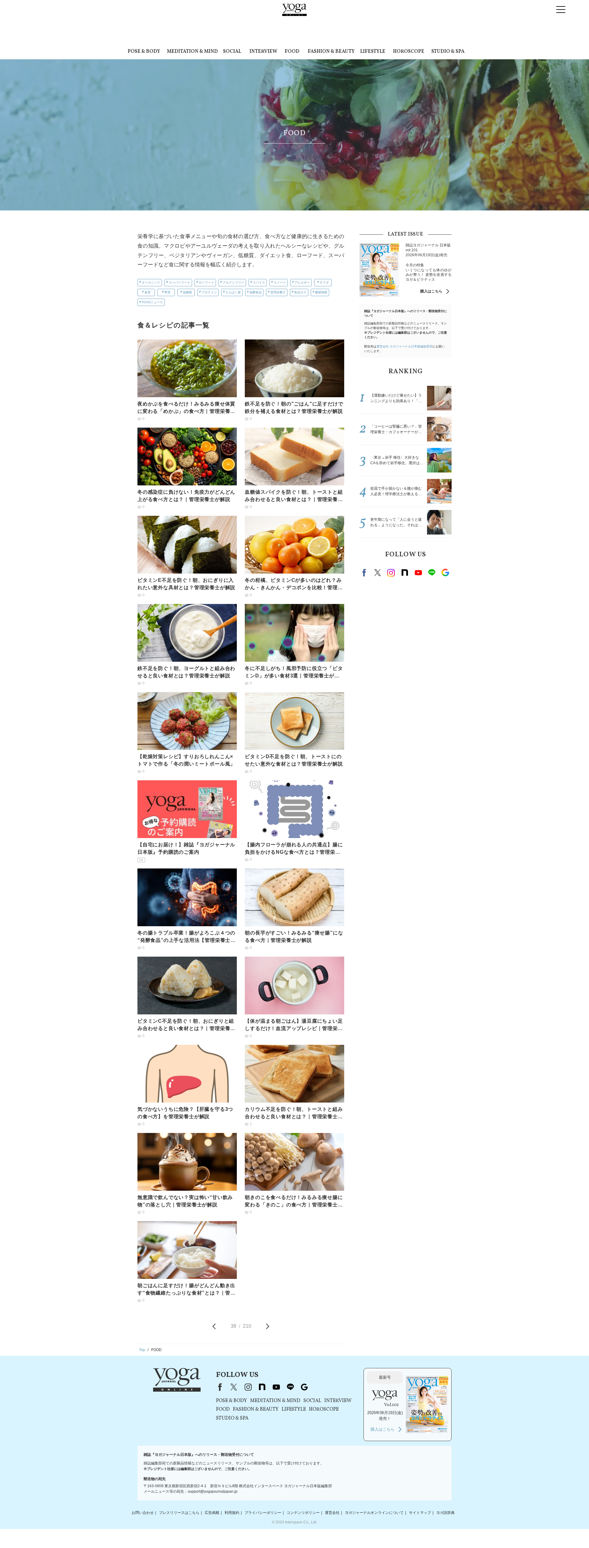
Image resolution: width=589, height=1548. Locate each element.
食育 (147, 292)
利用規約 (232, 1513)
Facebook (365, 573)
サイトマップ (420, 1513)
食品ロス (300, 292)
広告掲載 (212, 1513)
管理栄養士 (278, 292)
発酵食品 (255, 292)
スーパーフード (179, 282)
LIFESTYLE (372, 51)
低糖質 (187, 292)
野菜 (167, 292)
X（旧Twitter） (234, 1387)
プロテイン (209, 292)
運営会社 (332, 1513)
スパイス (259, 282)
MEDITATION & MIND (192, 51)
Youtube (418, 573)
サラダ (324, 282)
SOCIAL (232, 51)
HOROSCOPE (408, 51)
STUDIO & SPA (447, 51)
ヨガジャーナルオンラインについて (374, 1513)
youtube (276, 1387)
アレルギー (302, 282)
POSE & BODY (144, 51)
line (432, 573)
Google (445, 573)
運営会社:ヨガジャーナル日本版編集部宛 (404, 346)
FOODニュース (152, 302)
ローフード (206, 282)
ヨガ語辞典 (445, 1513)
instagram (391, 573)
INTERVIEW (263, 51)
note (405, 573)
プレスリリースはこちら (179, 1513)
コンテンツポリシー (303, 1513)
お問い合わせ (143, 1513)
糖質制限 (321, 292)
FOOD (292, 51)
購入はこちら (431, 291)
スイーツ (280, 282)
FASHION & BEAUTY (331, 51)
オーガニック (151, 282)
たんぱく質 (233, 292)
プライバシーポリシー (262, 1513)
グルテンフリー (233, 282)
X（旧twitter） (378, 573)
